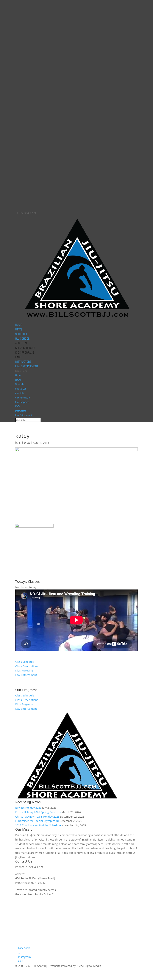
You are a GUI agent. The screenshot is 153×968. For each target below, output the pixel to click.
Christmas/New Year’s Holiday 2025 (37, 816)
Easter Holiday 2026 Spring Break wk (38, 812)
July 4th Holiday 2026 (28, 807)
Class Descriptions (26, 666)
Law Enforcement (26, 366)
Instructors (23, 362)
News (18, 329)
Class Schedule (25, 348)
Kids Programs (24, 352)
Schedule (21, 334)
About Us (21, 343)
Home (18, 325)
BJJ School (22, 338)
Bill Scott (24, 442)
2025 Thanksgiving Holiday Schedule (38, 825)
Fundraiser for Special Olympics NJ (37, 821)
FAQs (18, 357)
